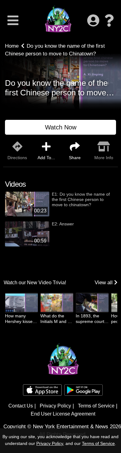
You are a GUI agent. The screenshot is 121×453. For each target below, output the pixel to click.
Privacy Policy (55, 405)
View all (104, 282)
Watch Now (60, 127)
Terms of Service (96, 405)
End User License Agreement (63, 413)
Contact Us (20, 405)
